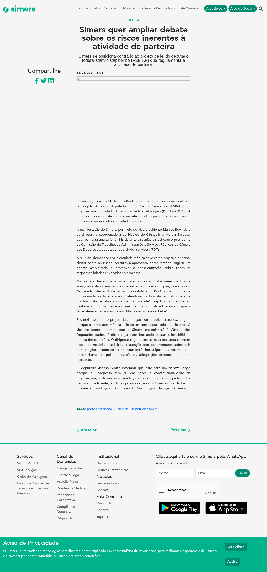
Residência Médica (71, 488)
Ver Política (235, 547)
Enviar (242, 473)
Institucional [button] (88, 8)
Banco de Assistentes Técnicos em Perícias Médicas (33, 488)
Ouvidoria (103, 503)
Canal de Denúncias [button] (157, 8)
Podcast (102, 490)
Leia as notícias (107, 483)
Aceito (232, 561)
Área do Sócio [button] (241, 8)
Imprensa (103, 516)
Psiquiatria (64, 518)
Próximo (179, 430)
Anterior (88, 430)
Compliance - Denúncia (67, 509)
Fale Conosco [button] (189, 8)
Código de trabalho (72, 468)
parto (91, 409)
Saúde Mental (27, 463)
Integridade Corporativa (66, 497)
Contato (102, 510)
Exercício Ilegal (68, 475)
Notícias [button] (129, 8)
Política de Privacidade (139, 551)
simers (22, 9)
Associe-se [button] (214, 8)
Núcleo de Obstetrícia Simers (135, 409)
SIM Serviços (27, 470)
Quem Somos (106, 463)
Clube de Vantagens (32, 476)
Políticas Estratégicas (112, 470)
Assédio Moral (68, 481)
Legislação (104, 409)
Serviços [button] (110, 8)
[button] (260, 9)
